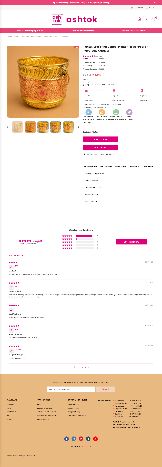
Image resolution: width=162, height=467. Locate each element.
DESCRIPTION (120, 166)
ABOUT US (148, 166)
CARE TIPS (134, 166)
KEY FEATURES (106, 166)
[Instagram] (74, 438)
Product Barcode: (90, 69)
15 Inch (111, 84)
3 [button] (82, 367)
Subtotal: (87, 132)
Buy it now (100, 147)
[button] (88, 56)
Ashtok (101, 58)
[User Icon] (140, 19)
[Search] (147, 19)
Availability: (88, 65)
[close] (154, 3)
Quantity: (87, 122)
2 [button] (78, 367)
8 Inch (86, 84)
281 (88, 154)
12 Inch (102, 84)
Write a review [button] (131, 241)
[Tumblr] (88, 438)
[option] (43, 82)
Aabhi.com (86, 446)
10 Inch (94, 84)
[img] (14, 262)
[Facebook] (66, 438)
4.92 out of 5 (37, 241)
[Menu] (7, 19)
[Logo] (74, 19)
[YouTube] (95, 438)
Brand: (85, 58)
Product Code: (89, 62)
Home (9, 37)
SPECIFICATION (90, 166)
